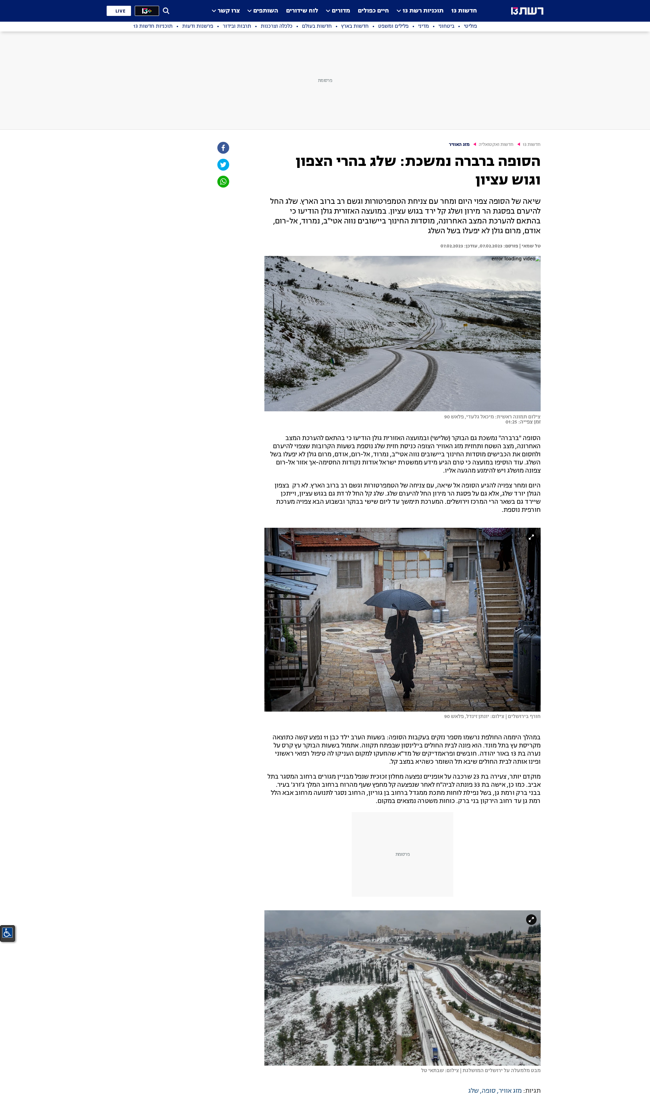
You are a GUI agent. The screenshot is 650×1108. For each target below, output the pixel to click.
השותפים (265, 11)
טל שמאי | (529, 246)
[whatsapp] (222, 182)
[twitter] (222, 165)
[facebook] (222, 148)
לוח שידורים (302, 11)
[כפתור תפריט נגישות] (7, 933)
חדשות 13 (464, 11)
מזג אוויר (510, 1091)
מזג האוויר (459, 145)
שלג (473, 1091)
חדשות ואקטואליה (496, 145)
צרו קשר (229, 11)
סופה (489, 1091)
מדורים (341, 11)
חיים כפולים (373, 11)
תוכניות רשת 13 (423, 11)
